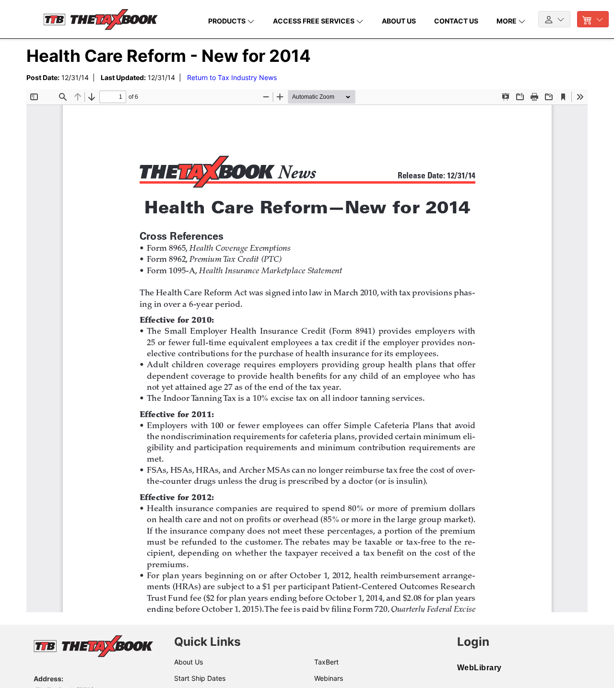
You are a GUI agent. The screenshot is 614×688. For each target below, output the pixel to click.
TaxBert (326, 662)
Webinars (328, 678)
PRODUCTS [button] (227, 21)
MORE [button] (507, 21)
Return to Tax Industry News (232, 77)
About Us (188, 662)
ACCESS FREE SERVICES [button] (314, 21)
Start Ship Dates (199, 678)
